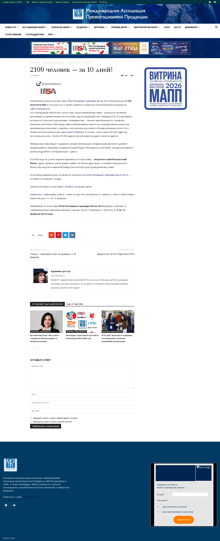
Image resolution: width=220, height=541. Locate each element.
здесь (73, 151)
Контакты (103, 2)
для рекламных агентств (175, 506)
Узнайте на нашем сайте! (78, 186)
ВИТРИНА (99, 27)
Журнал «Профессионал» (42, 2)
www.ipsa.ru (43, 108)
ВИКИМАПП (191, 27)
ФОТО (177, 27)
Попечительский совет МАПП (84, 2)
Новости (10, 27)
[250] (130, 48)
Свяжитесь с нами (40, 194)
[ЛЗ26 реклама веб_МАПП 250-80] (170, 48)
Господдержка (35, 34)
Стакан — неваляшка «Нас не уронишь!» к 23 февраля (53, 256)
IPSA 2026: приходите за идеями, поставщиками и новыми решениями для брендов (117, 338)
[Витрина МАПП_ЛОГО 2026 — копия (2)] (165, 88)
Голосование (13, 34)
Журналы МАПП (60, 27)
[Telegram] (210, 2)
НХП (50, 34)
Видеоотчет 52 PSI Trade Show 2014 (115, 254)
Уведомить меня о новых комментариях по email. (55, 418)
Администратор (60, 271)
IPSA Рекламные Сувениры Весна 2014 (88, 100)
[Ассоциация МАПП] (110, 14)
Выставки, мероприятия (54, 62)
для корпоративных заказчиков (178, 512)
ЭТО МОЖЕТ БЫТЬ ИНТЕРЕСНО (47, 304)
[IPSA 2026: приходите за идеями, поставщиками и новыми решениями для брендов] (118, 321)
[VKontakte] (215, 2)
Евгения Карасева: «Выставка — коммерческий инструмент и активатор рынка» (45, 338)
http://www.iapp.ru (58, 275)
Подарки (81, 27)
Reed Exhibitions (75, 131)
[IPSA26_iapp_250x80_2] (90, 48)
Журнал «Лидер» (62, 2)
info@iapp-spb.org (31, 496)
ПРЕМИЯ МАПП (119, 27)
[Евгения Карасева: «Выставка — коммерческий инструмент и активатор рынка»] (46, 321)
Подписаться (183, 519)
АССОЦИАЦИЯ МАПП (33, 27)
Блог (167, 27)
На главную (35, 62)
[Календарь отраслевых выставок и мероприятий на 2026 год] (82, 321)
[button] (216, 27)
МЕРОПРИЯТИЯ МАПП (145, 27)
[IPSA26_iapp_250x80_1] (50, 48)
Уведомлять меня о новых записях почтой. (52, 422)
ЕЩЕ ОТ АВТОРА (75, 304)
